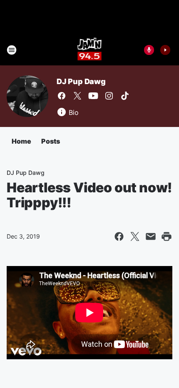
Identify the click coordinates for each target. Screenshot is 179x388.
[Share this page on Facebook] (119, 236)
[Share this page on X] (135, 236)
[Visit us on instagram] (109, 96)
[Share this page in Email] (151, 236)
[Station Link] (89, 50)
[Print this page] (166, 236)
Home (21, 141)
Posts (50, 141)
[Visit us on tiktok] (125, 96)
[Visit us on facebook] (62, 96)
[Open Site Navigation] (12, 50)
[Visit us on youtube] (93, 96)
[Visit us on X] (77, 96)
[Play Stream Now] (165, 50)
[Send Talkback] (149, 50)
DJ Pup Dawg (81, 81)
